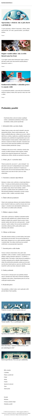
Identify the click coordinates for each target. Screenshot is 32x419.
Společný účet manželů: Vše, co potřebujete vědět (15, 333)
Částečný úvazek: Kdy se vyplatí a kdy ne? (13, 310)
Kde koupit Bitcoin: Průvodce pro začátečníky (14, 359)
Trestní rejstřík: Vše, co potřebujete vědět (13, 322)
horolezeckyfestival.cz (6, 2)
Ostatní (2, 35)
